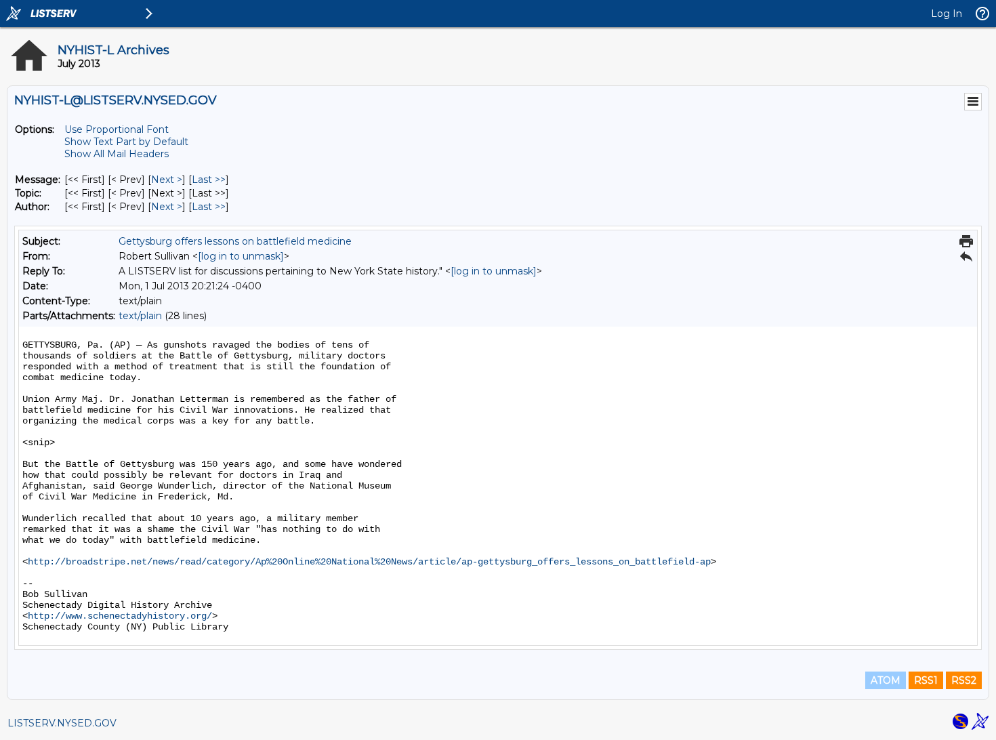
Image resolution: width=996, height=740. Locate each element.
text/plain (140, 316)
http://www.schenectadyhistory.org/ (120, 616)
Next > (166, 179)
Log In (946, 13)
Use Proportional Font (116, 129)
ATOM (885, 680)
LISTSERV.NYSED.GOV (62, 723)
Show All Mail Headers (116, 154)
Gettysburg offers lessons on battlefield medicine (235, 241)
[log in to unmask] (241, 256)
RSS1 (926, 680)
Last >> (209, 179)
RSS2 (963, 680)
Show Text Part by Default (126, 142)
